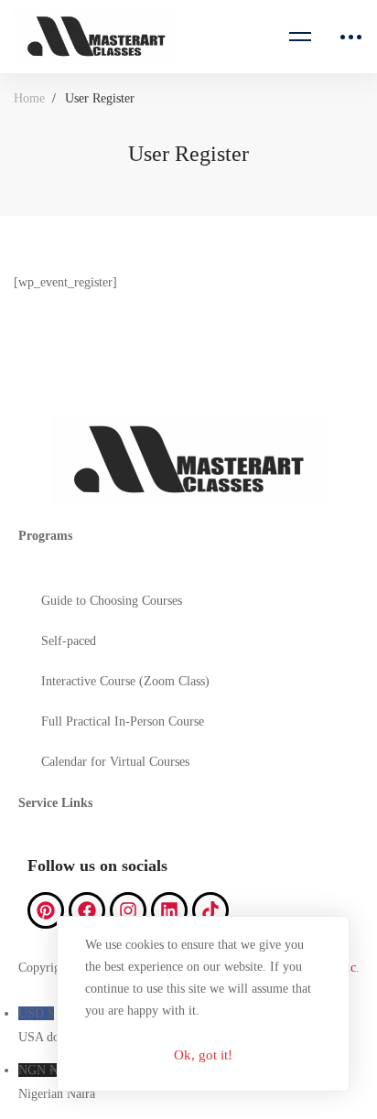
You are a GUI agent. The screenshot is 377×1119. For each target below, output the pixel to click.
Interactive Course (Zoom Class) (125, 681)
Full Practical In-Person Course (122, 721)
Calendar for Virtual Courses (115, 762)
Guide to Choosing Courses (111, 601)
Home (29, 98)
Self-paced (68, 641)
